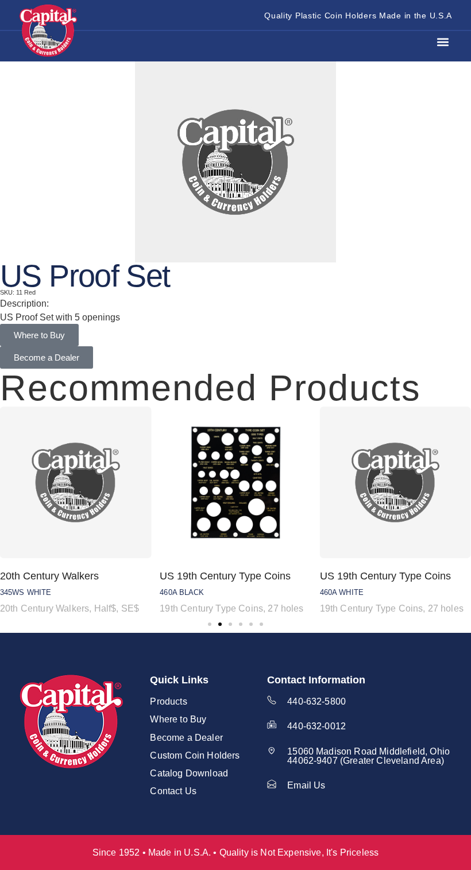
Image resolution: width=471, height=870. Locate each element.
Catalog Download (189, 773)
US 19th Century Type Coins (225, 576)
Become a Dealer (186, 737)
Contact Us (173, 790)
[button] (442, 42)
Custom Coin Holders (195, 755)
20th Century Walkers (49, 576)
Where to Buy (178, 719)
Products (168, 701)
